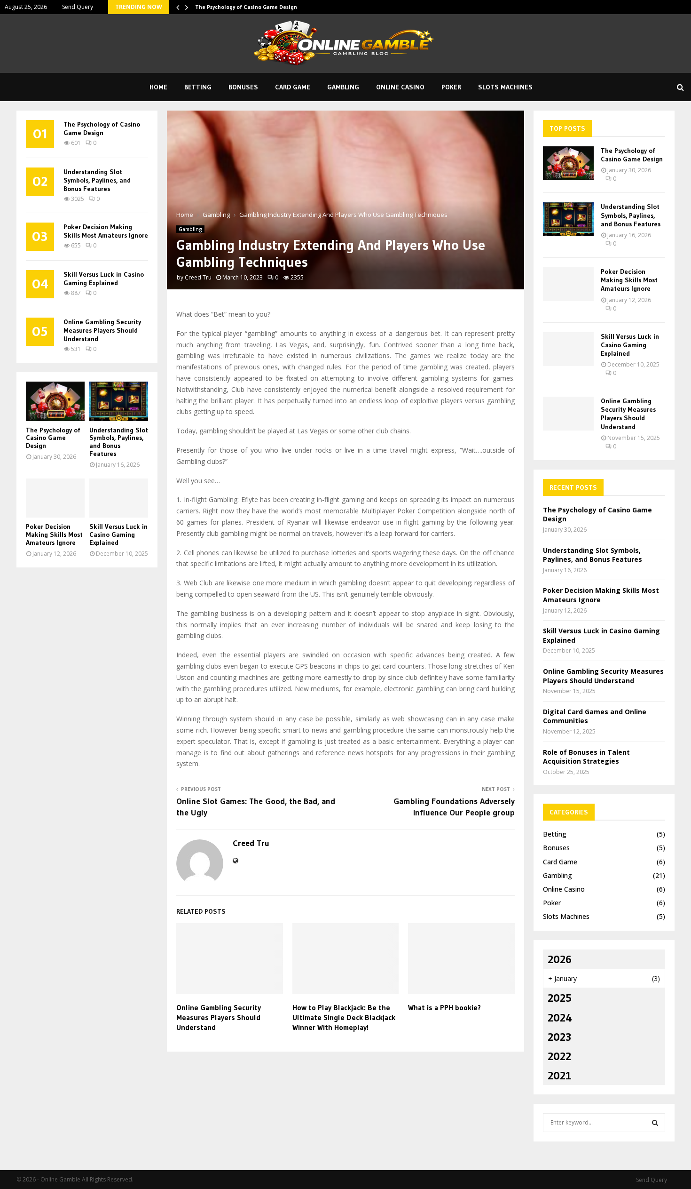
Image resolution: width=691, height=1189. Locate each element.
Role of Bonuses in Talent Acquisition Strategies (586, 757)
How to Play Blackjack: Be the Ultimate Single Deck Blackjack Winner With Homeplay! (343, 1017)
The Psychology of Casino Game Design (246, 6)
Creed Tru (198, 277)
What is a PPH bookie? (444, 1007)
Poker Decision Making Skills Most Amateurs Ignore (105, 231)
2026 (560, 959)
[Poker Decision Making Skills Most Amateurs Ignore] (55, 498)
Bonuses (243, 87)
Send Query (77, 7)
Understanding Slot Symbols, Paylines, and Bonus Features (97, 180)
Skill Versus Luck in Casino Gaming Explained (103, 278)
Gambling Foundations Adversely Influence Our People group (454, 807)
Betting (198, 87)
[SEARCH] (655, 1122)
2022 (559, 1056)
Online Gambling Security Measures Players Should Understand (218, 1017)
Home (158, 87)
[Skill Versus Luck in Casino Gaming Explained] (118, 498)
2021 (560, 1075)
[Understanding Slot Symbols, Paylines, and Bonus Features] (118, 401)
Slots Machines (505, 87)
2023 (559, 1037)
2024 (560, 1017)
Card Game (292, 87)
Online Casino (400, 87)
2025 (560, 998)
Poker (451, 87)
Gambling (343, 87)
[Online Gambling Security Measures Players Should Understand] (568, 414)
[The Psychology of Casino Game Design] (55, 401)
